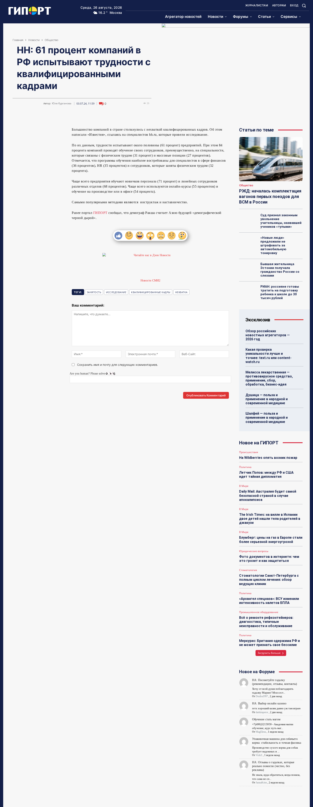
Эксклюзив (258, 319)
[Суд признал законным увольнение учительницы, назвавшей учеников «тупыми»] (248, 219)
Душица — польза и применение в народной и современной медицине (267, 399)
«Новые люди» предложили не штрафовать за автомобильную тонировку (273, 245)
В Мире (243, 486)
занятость (94, 292)
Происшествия (248, 452)
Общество (51, 40)
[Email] (46, 131)
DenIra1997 (262, 696)
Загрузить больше (269, 653)
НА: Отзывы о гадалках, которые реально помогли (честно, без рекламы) (273, 766)
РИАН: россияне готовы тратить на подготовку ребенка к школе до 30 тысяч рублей (279, 292)
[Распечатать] (55, 131)
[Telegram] (26, 131)
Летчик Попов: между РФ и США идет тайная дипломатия (266, 475)
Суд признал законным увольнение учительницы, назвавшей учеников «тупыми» (281, 221)
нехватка (181, 292)
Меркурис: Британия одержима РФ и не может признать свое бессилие (269, 643)
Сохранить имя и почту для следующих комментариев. (117, 364)
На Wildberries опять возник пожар (268, 458)
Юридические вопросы (253, 551)
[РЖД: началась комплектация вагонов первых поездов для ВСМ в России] (271, 159)
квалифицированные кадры (150, 292)
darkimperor (262, 712)
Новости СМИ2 (150, 280)
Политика (245, 467)
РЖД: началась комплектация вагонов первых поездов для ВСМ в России (270, 196)
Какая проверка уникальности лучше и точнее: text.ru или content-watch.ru (268, 356)
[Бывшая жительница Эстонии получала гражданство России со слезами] (248, 268)
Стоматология (248, 570)
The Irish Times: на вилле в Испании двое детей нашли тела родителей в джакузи (269, 519)
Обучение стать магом (266, 719)
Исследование (116, 292)
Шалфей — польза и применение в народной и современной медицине (267, 417)
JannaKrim (261, 782)
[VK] (16, 131)
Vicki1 (259, 755)
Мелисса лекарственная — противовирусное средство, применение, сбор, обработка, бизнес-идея (269, 378)
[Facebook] (36, 131)
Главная (18, 40)
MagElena (261, 731)
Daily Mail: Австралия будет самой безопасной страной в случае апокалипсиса (267, 495)
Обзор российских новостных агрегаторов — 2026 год (268, 335)
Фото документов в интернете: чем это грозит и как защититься (269, 559)
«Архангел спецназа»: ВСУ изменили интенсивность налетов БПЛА (269, 601)
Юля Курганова (61, 103)
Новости (34, 40)
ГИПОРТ (100, 213)
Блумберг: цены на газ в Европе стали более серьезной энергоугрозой (270, 540)
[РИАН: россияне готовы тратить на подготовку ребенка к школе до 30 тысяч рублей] (248, 291)
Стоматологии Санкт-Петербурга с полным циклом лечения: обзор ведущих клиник (269, 580)
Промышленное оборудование (258, 612)
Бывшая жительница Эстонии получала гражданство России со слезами (279, 269)
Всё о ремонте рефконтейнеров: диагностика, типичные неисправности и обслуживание (266, 622)
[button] (304, 5)
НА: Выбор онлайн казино (269, 703)
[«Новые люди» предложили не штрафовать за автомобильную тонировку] (248, 242)
